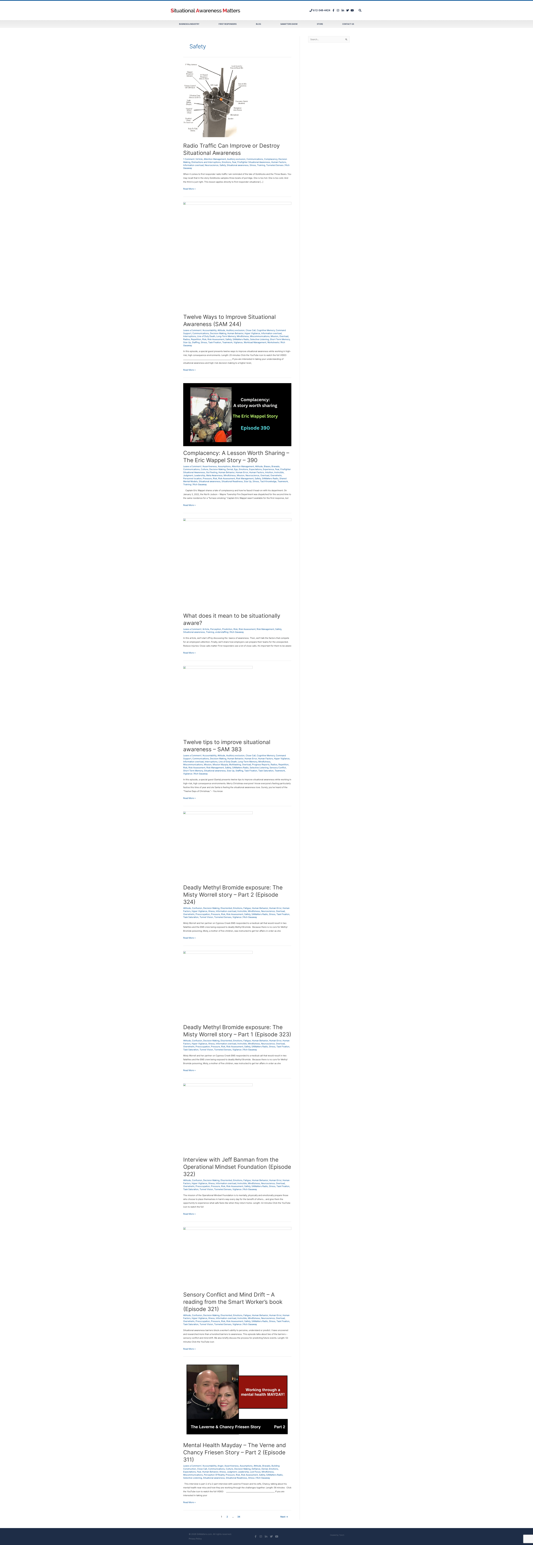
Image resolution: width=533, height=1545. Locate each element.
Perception (215, 629)
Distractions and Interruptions (206, 162)
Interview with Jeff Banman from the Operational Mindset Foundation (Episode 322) (237, 1166)
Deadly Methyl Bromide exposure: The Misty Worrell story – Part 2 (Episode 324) (233, 894)
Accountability (209, 330)
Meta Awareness (214, 475)
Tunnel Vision (206, 917)
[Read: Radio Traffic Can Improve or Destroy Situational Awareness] (215, 100)
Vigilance (238, 342)
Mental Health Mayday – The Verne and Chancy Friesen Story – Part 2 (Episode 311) (234, 1452)
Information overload (193, 165)
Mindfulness (243, 336)
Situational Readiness (232, 481)
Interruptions (189, 336)
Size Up (187, 342)
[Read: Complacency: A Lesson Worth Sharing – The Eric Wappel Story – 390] (237, 414)
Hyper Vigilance (252, 333)
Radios (186, 339)
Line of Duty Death (206, 336)
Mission (274, 336)
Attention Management (215, 159)
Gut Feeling (211, 472)
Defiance (256, 1469)
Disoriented (226, 908)
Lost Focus (255, 1471)
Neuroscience (211, 165)
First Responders (228, 24)
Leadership (199, 475)
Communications (255, 159)
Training (261, 165)
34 (238, 1516)
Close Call (251, 330)
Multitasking (235, 764)
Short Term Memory (280, 339)
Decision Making (218, 333)
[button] (360, 10)
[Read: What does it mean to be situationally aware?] (237, 563)
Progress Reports (261, 764)
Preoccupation (203, 914)
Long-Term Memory (226, 336)
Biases (267, 466)
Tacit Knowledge (268, 481)
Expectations (255, 469)
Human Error (242, 472)
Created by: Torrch (337, 1535)
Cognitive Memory (266, 330)
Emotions (226, 162)
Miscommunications (260, 336)
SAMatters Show (288, 24)
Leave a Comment (192, 330)
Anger (220, 1465)
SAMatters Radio (241, 339)
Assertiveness (210, 466)
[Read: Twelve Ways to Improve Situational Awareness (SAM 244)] (237, 256)
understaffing (221, 632)
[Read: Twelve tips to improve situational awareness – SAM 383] (218, 700)
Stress (253, 165)
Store (320, 24)
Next (284, 1516)
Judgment (188, 475)
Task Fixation (214, 342)
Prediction (227, 629)
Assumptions (224, 466)
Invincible (279, 472)
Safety (223, 165)
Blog (258, 24)
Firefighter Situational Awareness (253, 162)
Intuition (269, 472)
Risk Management (245, 478)
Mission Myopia (220, 764)
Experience (268, 469)
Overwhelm (276, 475)
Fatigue (247, 908)
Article (199, 159)
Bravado (275, 466)
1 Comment (188, 159)
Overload (283, 336)
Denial (230, 469)
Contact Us (348, 24)
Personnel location (192, 478)
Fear (234, 162)
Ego (236, 469)
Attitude (221, 330)
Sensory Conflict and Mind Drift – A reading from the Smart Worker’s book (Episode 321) (232, 1301)
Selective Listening (259, 339)
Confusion (197, 908)
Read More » (189, 188)
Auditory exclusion (236, 159)
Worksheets (273, 342)
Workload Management (255, 342)
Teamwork (227, 342)
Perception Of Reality (214, 1474)
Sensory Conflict (278, 767)
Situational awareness (237, 165)
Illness (211, 911)
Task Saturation (266, 770)
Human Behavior (235, 333)
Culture (204, 469)
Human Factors (278, 162)
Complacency (270, 159)
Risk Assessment (216, 339)
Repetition (196, 339)
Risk (204, 339)
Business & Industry (189, 24)
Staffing (196, 342)
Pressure (207, 478)
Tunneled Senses (274, 165)
